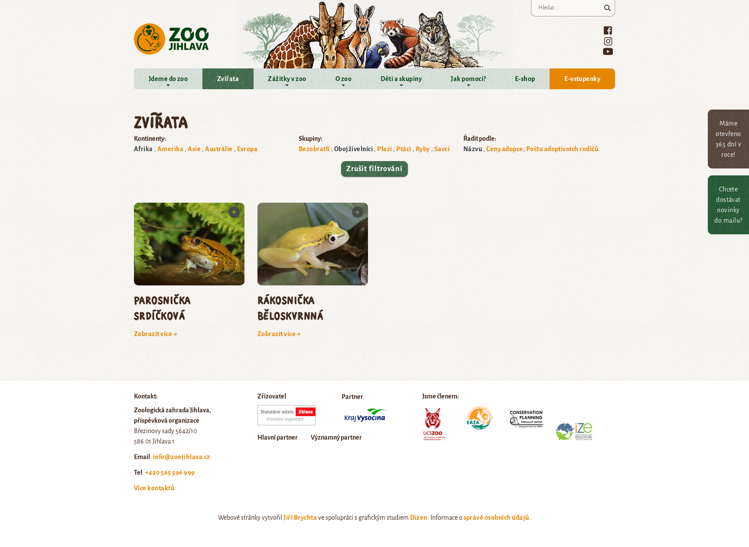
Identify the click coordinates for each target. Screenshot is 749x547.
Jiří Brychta (300, 517)
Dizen (418, 517)
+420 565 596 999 (170, 472)
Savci (441, 149)
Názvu (472, 149)
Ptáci (403, 149)
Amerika (170, 149)
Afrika (143, 149)
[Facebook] (608, 30)
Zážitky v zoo (287, 78)
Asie (194, 149)
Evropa (247, 149)
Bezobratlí (314, 149)
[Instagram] (608, 41)
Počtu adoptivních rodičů (562, 149)
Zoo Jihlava (171, 39)
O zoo (343, 78)
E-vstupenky (582, 78)
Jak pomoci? (468, 78)
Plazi (384, 149)
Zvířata (228, 78)
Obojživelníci (353, 149)
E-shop (525, 78)
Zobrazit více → (155, 333)
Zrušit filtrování (374, 169)
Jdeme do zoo (168, 78)
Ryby (423, 149)
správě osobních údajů (496, 517)
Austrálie (218, 149)
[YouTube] (608, 51)
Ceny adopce (504, 149)
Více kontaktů (154, 488)
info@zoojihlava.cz (181, 456)
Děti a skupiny (401, 78)
